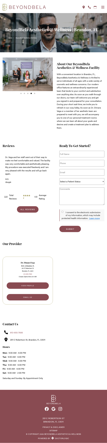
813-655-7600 (27, 274)
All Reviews (27, 209)
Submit (70, 229)
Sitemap (53, 430)
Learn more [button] (94, 218)
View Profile (27, 285)
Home (10, 38)
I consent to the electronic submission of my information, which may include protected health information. (81, 215)
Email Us (27, 297)
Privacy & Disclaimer (53, 427)
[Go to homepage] (39, 7)
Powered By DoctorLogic (53, 438)
